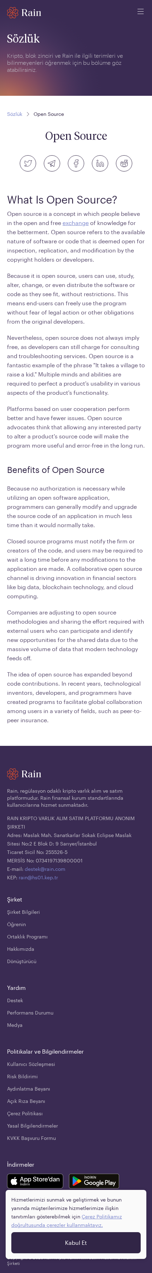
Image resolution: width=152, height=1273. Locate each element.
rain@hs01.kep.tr (38, 877)
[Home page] (24, 12)
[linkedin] (100, 163)
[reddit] (124, 163)
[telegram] (51, 163)
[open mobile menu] (140, 12)
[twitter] (27, 163)
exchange (76, 222)
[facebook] (76, 163)
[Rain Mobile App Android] (94, 1182)
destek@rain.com (45, 869)
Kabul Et (76, 1242)
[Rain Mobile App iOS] (35, 1182)
